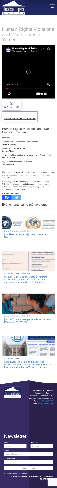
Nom (6, 443)
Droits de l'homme (12, 231)
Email (6, 450)
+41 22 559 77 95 (45, 401)
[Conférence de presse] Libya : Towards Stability (25, 235)
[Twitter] (16, 197)
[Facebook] (7, 197)
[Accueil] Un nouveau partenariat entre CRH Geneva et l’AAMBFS (27, 320)
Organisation (9, 458)
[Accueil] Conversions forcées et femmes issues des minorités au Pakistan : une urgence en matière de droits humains (25, 280)
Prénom (33, 443)
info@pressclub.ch (45, 404)
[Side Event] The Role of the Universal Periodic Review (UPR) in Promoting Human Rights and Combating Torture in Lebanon (27, 365)
